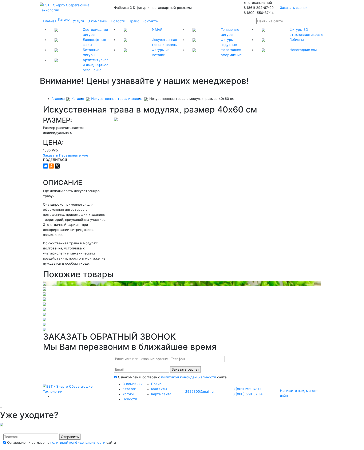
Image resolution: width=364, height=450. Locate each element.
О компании (97, 21)
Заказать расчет (185, 369)
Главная (49, 21)
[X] (57, 166)
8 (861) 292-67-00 (247, 389)
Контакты (150, 21)
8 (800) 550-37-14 (247, 394)
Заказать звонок (294, 7)
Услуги (78, 21)
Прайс (134, 21)
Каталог (64, 19)
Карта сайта (161, 394)
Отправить (70, 437)
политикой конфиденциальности (188, 377)
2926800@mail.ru (199, 391)
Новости (118, 21)
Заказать (50, 155)
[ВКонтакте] (45, 166)
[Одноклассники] (51, 166)
